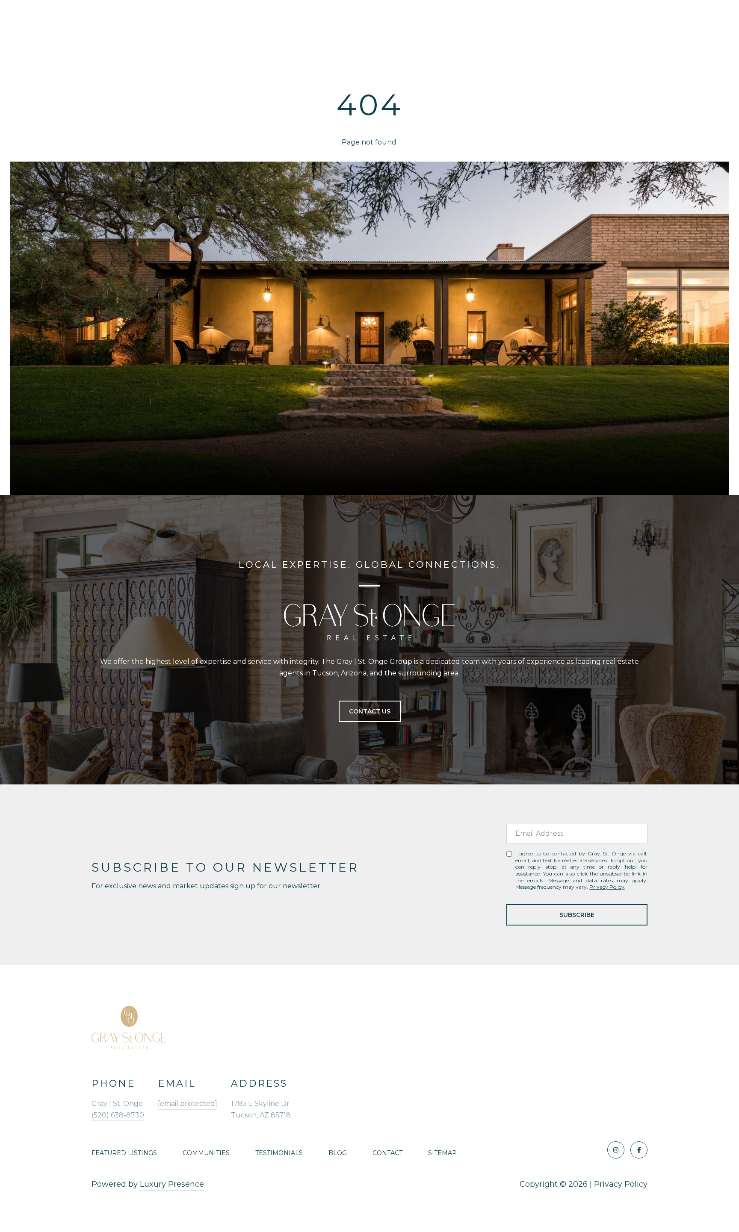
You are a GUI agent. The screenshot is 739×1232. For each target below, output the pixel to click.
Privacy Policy (606, 887)
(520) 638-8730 (118, 1115)
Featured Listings (124, 1153)
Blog (337, 1153)
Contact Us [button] (369, 711)
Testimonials (279, 1153)
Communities (206, 1153)
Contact (387, 1152)
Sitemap (442, 1153)
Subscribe (576, 915)
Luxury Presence (172, 1184)
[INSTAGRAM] (615, 1149)
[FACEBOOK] (638, 1149)
